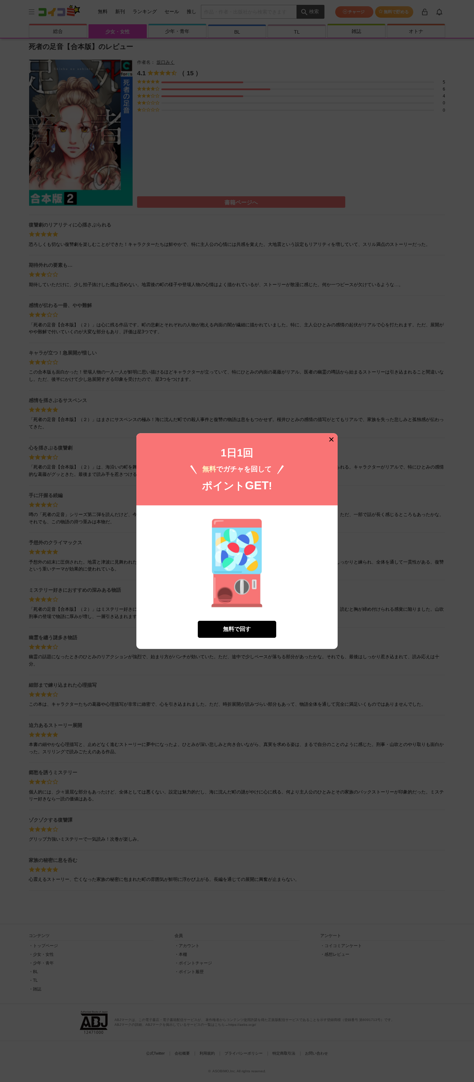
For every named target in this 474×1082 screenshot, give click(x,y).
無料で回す (237, 629)
